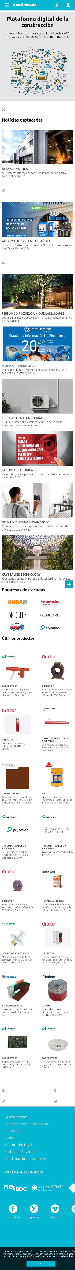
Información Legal (18, 1145)
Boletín (9, 1138)
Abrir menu (7, 5)
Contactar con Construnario (26, 1124)
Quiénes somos (16, 1117)
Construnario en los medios (25, 1159)
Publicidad (12, 1131)
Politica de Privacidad (21, 1152)
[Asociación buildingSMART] (47, 1188)
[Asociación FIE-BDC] (15, 1188)
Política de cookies (63, 1256)
